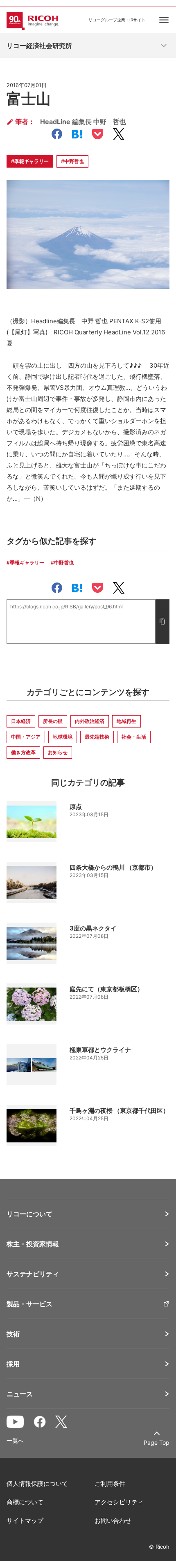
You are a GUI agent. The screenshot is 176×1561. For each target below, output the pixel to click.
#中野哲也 (72, 161)
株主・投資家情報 (33, 1244)
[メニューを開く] (163, 45)
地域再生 (126, 721)
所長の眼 (53, 721)
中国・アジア (26, 737)
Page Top (156, 1442)
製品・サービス (29, 1304)
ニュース (20, 1394)
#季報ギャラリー (30, 161)
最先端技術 (97, 737)
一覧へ (15, 1440)
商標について (25, 1502)
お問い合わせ (113, 1520)
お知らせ (58, 752)
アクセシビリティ (119, 1502)
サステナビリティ (33, 1274)
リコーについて (29, 1214)
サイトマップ (25, 1520)
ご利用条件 (110, 1483)
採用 (13, 1364)
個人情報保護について (37, 1483)
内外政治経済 (89, 721)
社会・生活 (134, 737)
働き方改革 (23, 752)
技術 (13, 1334)
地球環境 (62, 737)
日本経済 (21, 721)
